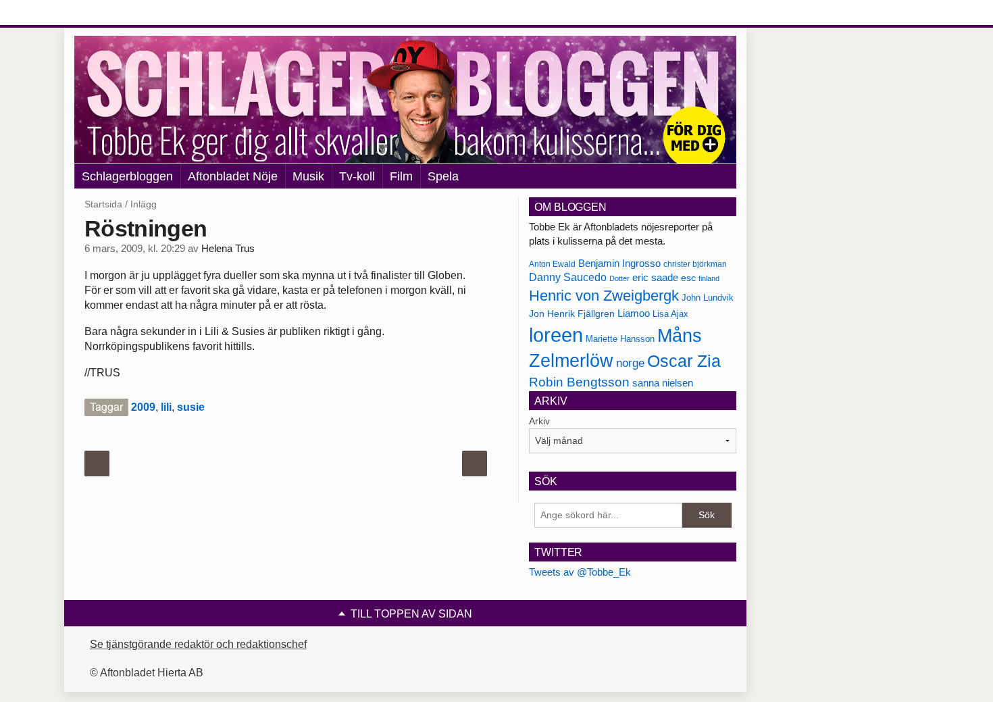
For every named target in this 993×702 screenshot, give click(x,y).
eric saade (655, 277)
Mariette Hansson (620, 339)
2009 (143, 407)
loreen (556, 335)
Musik (308, 176)
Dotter (619, 278)
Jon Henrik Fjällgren (572, 313)
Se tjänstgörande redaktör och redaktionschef (198, 644)
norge (630, 363)
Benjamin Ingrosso (619, 263)
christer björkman (695, 264)
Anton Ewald (552, 264)
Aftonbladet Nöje (233, 176)
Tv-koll (357, 176)
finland (708, 278)
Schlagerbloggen (127, 176)
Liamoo (633, 313)
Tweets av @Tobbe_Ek (580, 572)
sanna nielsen (662, 383)
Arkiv (539, 421)
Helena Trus (228, 248)
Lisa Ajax (670, 314)
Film (401, 176)
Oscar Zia (684, 361)
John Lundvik (708, 298)
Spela (443, 176)
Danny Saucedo (568, 277)
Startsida (103, 204)
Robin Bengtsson (579, 382)
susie (191, 407)
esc (688, 277)
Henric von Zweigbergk (604, 295)
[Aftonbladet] (125, 13)
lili (166, 407)
